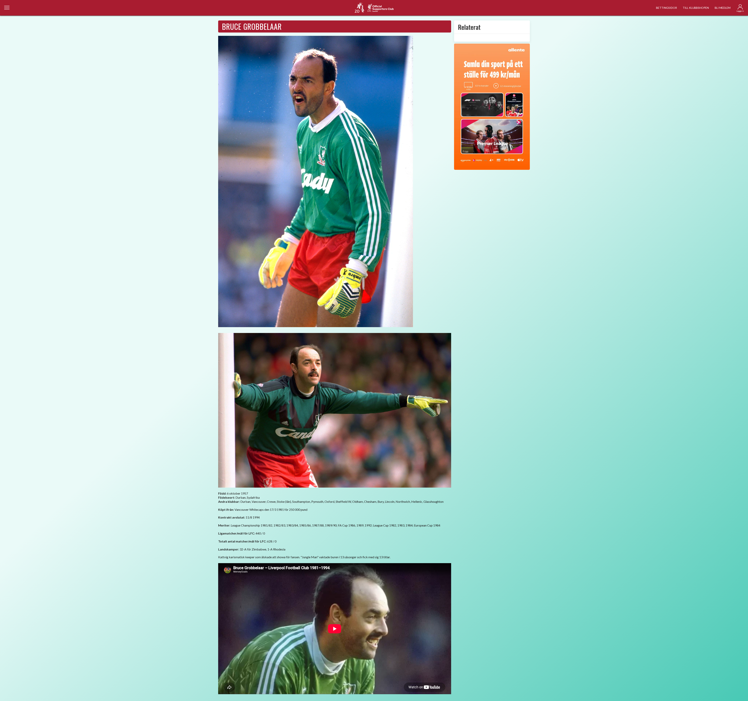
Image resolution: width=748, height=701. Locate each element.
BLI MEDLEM (722, 7)
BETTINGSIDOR (666, 7)
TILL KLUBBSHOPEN (696, 7)
